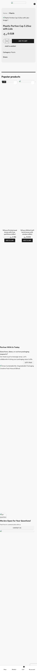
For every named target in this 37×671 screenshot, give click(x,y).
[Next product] (33, 13)
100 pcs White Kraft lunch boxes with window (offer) (27, 232)
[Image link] (17, 604)
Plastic (11, 13)
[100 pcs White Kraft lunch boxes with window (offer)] (27, 154)
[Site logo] (18, 4)
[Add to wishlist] (15, 83)
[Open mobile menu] (2, 4)
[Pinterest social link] (14, 57)
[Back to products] (30, 13)
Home (5, 13)
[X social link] (11, 57)
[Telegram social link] (19, 57)
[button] (9, 240)
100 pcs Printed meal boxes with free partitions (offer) (10, 232)
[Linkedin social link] (16, 57)
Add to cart (23, 41)
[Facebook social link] (9, 57)
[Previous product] (28, 13)
